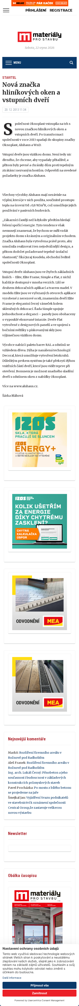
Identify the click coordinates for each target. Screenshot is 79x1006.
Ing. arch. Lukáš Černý (24, 772)
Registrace (61, 10)
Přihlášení (35, 10)
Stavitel (9, 78)
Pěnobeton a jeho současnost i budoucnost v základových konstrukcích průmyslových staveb (38, 778)
